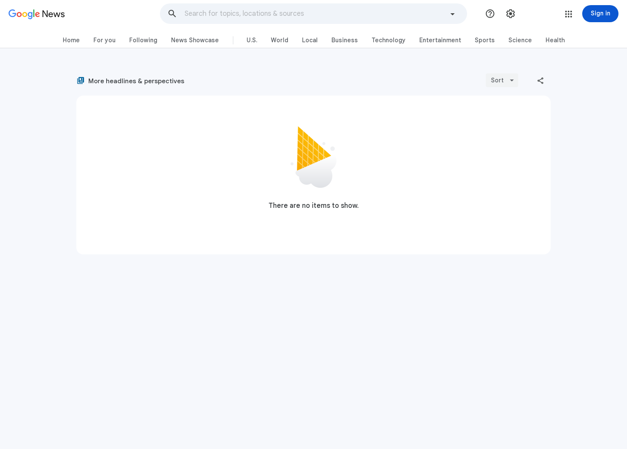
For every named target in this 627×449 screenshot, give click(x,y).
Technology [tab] (389, 40)
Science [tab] (520, 40)
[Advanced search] (452, 15)
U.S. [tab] (252, 40)
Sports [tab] (485, 40)
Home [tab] (71, 40)
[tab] (71, 40)
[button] (172, 13)
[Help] (490, 13)
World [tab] (279, 40)
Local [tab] (310, 40)
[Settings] (510, 13)
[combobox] (315, 13)
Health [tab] (555, 40)
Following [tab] (143, 40)
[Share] (540, 80)
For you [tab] (104, 40)
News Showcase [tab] (195, 40)
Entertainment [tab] (440, 40)
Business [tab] (344, 40)
